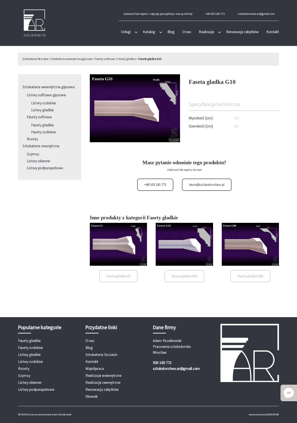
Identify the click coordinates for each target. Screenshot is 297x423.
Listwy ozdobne (43, 103)
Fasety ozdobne (43, 132)
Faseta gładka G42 (184, 276)
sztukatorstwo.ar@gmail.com (256, 14)
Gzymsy (33, 154)
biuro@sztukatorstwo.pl (207, 184)
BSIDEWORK (272, 414)
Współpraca (94, 368)
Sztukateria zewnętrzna (40, 146)
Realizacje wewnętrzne (103, 375)
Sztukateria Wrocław (35, 59)
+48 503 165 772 (215, 14)
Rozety (32, 139)
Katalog (149, 32)
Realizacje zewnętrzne (102, 382)
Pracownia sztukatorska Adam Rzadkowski (49, 414)
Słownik (91, 396)
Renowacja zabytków (242, 32)
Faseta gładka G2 (118, 276)
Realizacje (206, 32)
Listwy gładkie (42, 110)
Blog (171, 32)
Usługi (126, 32)
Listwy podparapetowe (45, 168)
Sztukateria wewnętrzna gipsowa (71, 59)
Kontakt (272, 32)
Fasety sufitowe (105, 59)
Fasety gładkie (126, 59)
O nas (186, 32)
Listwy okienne (38, 161)
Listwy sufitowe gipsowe (46, 95)
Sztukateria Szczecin (101, 354)
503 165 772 (162, 362)
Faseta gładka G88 (250, 276)
